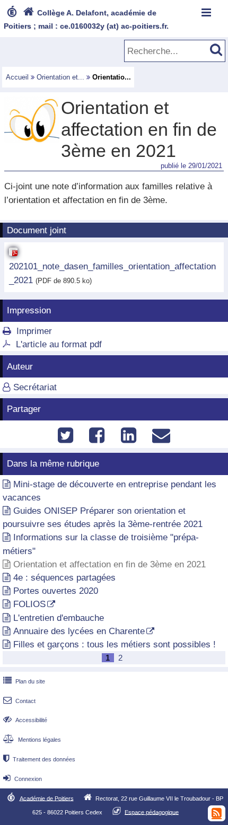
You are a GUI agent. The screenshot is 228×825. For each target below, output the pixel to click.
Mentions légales (32, 739)
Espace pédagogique (152, 812)
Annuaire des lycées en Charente (79, 631)
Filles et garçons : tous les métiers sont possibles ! (114, 644)
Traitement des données (39, 759)
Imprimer (34, 331)
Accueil (17, 77)
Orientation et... (60, 77)
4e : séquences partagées (64, 578)
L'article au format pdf (59, 344)
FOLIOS (29, 604)
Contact (19, 701)
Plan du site (24, 681)
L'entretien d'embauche (58, 618)
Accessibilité (25, 720)
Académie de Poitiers (47, 798)
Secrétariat (35, 387)
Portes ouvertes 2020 (55, 591)
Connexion (22, 779)
